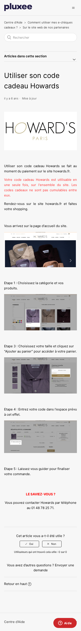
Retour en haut (15, 584)
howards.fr (61, 171)
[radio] (29, 544)
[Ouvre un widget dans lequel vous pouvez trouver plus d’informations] (65, 623)
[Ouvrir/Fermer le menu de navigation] (73, 7)
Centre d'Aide (13, 22)
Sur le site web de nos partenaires (46, 27)
